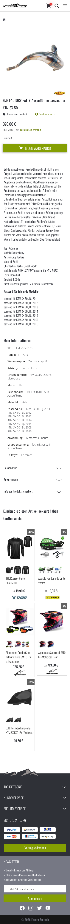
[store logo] (21, 6)
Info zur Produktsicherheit (18, 491)
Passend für (10, 468)
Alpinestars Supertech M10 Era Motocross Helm (52, 654)
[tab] (33, 468)
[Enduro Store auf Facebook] (22, 908)
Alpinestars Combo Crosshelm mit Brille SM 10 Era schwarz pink (19, 657)
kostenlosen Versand (30, 130)
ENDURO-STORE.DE (15, 808)
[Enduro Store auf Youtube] (48, 908)
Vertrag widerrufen (35, 847)
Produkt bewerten (48, 114)
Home (4, 19)
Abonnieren (35, 898)
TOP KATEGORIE (13, 786)
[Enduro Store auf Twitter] (39, 908)
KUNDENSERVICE (14, 797)
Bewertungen (11, 479)
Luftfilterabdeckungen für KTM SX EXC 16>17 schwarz (19, 730)
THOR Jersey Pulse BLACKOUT (15, 580)
